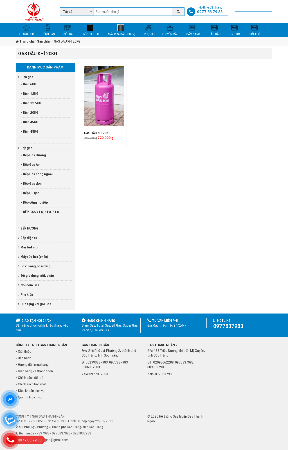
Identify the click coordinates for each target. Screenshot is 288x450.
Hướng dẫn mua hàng (33, 365)
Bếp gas (26, 148)
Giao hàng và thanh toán (35, 371)
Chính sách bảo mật (32, 384)
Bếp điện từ (28, 238)
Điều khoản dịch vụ (31, 391)
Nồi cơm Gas (29, 285)
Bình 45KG (30, 122)
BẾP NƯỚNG (29, 228)
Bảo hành (24, 358)
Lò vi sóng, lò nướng (35, 266)
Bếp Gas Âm (31, 165)
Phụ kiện (26, 295)
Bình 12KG (30, 94)
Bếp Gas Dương (34, 155)
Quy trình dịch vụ (30, 397)
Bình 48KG (30, 132)
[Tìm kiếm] (178, 12)
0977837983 (98, 374)
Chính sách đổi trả (30, 378)
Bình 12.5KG (32, 103)
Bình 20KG (30, 113)
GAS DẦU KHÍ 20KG (97, 133)
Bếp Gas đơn (32, 184)
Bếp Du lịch (31, 193)
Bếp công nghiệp (35, 202)
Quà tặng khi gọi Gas (35, 304)
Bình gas (26, 77)
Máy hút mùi (29, 247)
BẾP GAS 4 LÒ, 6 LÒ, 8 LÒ (41, 212)
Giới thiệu (24, 352)
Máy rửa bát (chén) (34, 257)
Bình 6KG (29, 84)
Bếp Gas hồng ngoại (38, 174)
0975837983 (164, 374)
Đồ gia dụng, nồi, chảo (37, 276)
